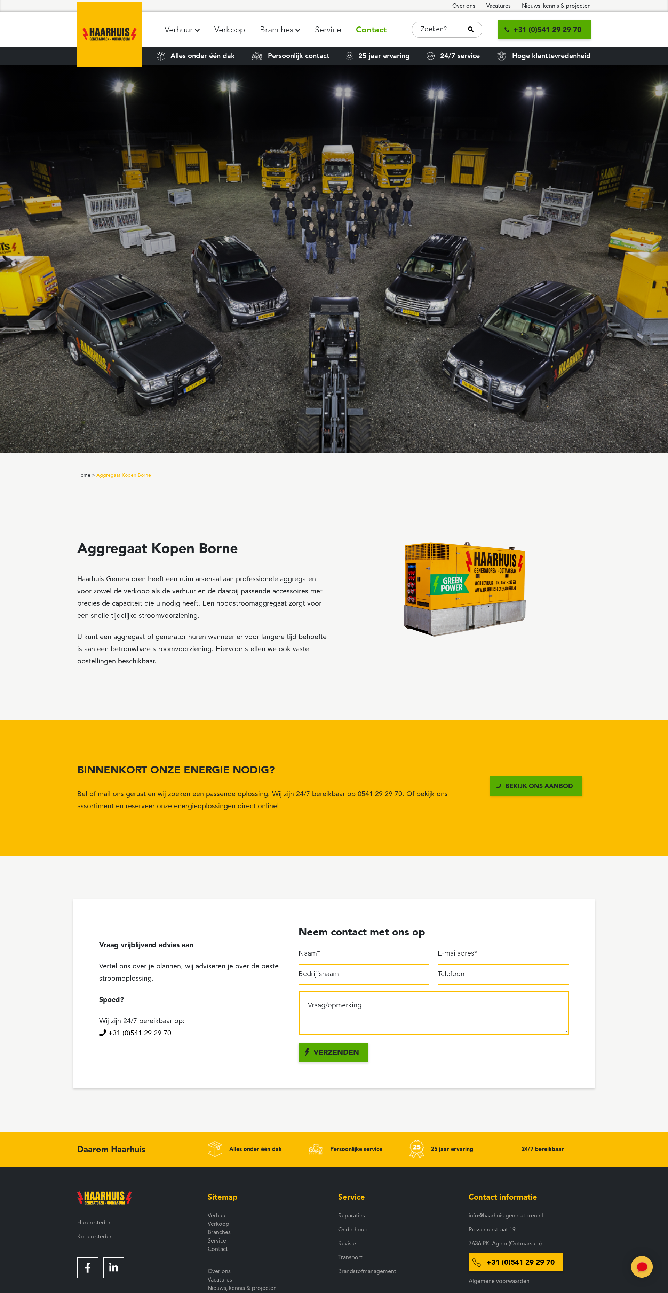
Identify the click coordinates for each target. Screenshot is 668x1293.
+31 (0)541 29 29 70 (138, 1033)
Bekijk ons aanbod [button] (539, 786)
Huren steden (94, 1222)
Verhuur (180, 29)
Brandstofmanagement (367, 1271)
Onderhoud (353, 1229)
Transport (350, 1257)
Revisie (347, 1243)
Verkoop (229, 29)
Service (328, 29)
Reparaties (351, 1215)
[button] (197, 30)
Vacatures (498, 5)
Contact (371, 29)
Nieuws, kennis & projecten (556, 5)
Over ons (463, 5)
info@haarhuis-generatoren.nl (506, 1215)
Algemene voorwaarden (499, 1281)
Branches (277, 29)
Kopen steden (95, 1236)
